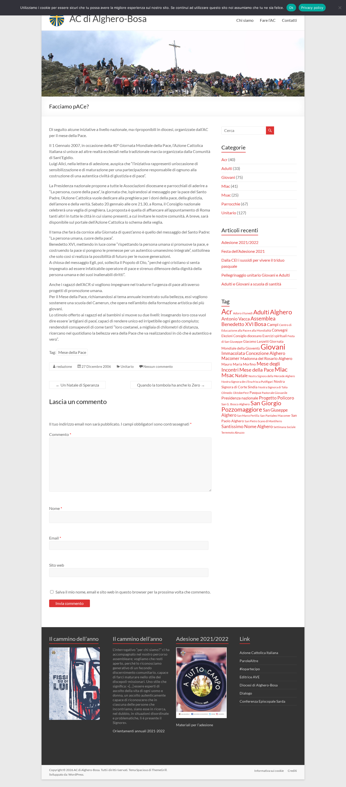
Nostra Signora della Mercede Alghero (271, 376)
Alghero (281, 312)
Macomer (230, 358)
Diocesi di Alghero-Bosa (259, 685)
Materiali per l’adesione (194, 725)
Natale (241, 375)
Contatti (289, 20)
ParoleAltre (249, 661)
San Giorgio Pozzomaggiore (251, 406)
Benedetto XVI (237, 324)
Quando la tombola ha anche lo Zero (171, 384)
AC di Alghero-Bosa (108, 18)
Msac (226, 195)
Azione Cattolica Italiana (259, 652)
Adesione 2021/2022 (239, 242)
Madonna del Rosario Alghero (266, 358)
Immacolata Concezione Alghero (253, 353)
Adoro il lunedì (243, 313)
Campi (272, 324)
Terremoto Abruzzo (232, 432)
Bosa (260, 324)
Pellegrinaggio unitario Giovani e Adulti (255, 275)
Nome (55, 508)
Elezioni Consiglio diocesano (241, 336)
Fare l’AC (268, 20)
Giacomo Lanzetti (256, 341)
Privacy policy (312, 8)
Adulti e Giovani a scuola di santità (251, 283)
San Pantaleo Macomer (275, 415)
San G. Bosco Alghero (235, 404)
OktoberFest (241, 392)
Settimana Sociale (285, 427)
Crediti (292, 771)
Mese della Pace (72, 352)
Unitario (127, 366)
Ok (291, 8)
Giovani (228, 177)
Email (55, 537)
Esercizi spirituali (274, 336)
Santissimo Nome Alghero (247, 426)
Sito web (56, 565)
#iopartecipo (250, 669)
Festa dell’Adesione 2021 (243, 251)
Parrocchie (230, 203)
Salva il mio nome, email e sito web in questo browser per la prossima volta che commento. (132, 591)
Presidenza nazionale (239, 398)
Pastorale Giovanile (274, 393)
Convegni (279, 330)
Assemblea (263, 318)
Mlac (225, 186)
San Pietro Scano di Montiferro (263, 421)
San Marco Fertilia (248, 415)
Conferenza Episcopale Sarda (262, 701)
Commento (60, 434)
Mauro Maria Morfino (238, 364)
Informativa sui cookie (269, 771)
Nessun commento (158, 366)
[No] (339, 7)
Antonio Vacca (235, 318)
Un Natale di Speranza (77, 384)
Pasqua (255, 393)
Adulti (226, 168)
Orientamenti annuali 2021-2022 (139, 731)
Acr (224, 159)
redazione (64, 366)
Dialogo (246, 693)
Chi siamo (245, 20)
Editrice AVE (250, 677)
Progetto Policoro (276, 397)
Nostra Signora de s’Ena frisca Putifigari (247, 381)
